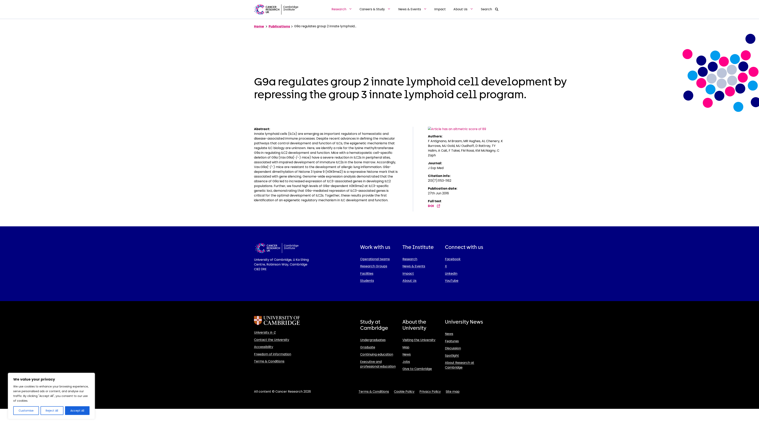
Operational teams (375, 259)
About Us (409, 280)
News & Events (413, 266)
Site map (453, 391)
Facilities (366, 273)
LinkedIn (451, 273)
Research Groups (373, 266)
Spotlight (452, 355)
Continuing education (376, 354)
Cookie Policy (404, 391)
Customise (26, 411)
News (406, 354)
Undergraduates (373, 340)
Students (367, 280)
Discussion (453, 348)
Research (409, 259)
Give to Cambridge (417, 369)
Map (405, 347)
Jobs (406, 361)
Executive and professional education (378, 364)
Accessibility (263, 347)
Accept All (77, 411)
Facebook (453, 259)
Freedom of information (272, 354)
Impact (408, 273)
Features (452, 341)
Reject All (52, 411)
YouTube (451, 280)
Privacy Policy (430, 391)
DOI (431, 206)
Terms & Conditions (269, 361)
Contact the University (271, 339)
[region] (51, 396)
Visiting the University (418, 340)
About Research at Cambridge (459, 365)
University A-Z (265, 332)
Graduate (367, 347)
